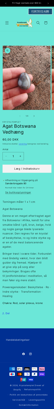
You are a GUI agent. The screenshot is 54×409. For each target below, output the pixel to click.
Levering (23, 144)
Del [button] (8, 313)
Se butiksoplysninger (18, 192)
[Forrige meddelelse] (6, 3)
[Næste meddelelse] (48, 3)
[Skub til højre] (34, 116)
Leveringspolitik (37, 400)
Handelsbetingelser (18, 339)
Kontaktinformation (28, 405)
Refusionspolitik (32, 389)
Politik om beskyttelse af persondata (29, 395)
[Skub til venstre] (20, 116)
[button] (7, 23)
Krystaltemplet (26, 385)
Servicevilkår (18, 400)
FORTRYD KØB (40, 11)
